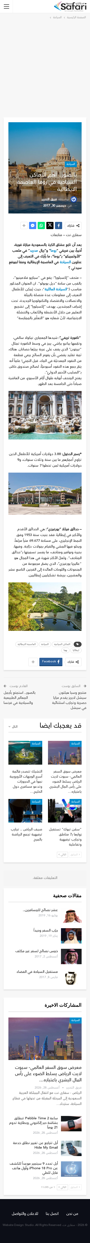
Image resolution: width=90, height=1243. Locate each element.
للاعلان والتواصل (25, 1214)
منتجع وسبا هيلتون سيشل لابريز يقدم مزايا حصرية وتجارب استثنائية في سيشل (69, 700)
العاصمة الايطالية (27, 644)
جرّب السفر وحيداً (46, 930)
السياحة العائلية (56, 289)
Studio (29, 1225)
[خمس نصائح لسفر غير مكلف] (71, 956)
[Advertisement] (45, 68)
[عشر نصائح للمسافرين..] (71, 915)
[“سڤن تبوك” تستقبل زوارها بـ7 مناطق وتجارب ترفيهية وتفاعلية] (65, 811)
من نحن (72, 1214)
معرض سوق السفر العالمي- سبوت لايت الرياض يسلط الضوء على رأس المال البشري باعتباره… (48, 1074)
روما (53, 250)
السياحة (70, 164)
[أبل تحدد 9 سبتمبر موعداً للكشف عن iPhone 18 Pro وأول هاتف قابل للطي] (71, 1169)
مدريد (34, 250)
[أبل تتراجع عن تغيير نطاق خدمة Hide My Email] (71, 1148)
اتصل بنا (52, 1214)
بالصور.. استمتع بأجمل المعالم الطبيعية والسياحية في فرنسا (20, 698)
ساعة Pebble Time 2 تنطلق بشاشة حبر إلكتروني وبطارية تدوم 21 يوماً (33, 1122)
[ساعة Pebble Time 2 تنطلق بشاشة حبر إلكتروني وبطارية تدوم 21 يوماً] (71, 1123)
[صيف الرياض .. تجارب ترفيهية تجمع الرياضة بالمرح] (25, 811)
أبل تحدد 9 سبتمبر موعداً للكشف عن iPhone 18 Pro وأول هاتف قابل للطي (34, 1168)
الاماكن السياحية (62, 644)
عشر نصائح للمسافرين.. (40, 910)
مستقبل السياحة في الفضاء (37, 972)
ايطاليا (76, 650)
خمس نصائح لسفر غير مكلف (36, 951)
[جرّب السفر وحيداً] (71, 936)
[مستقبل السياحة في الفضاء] (71, 977)
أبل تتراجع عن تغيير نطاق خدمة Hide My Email (35, 1145)
